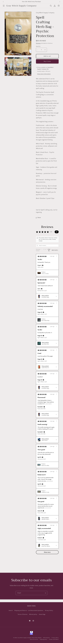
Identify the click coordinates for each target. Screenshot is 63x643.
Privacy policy (55, 637)
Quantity (38, 46)
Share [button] (39, 217)
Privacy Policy (49, 610)
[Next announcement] (59, 1)
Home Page (42, 614)
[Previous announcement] (3, 1)
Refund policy (33, 614)
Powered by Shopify (37, 637)
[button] (4, 6)
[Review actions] (56, 256)
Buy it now (47, 61)
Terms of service (34, 639)
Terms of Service (22, 614)
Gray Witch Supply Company (24, 637)
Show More (48, 403)
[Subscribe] (45, 593)
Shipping (38, 43)
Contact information (54, 639)
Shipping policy (43, 639)
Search (11, 610)
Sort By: (49, 250)
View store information (44, 74)
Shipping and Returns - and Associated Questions (28, 610)
